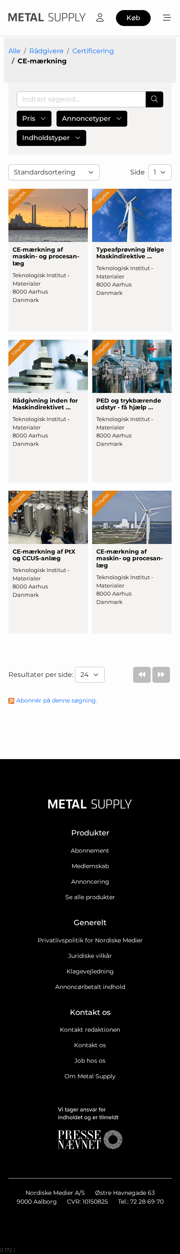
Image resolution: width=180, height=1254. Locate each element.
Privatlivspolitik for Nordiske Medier (90, 940)
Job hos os (90, 1060)
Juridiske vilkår (90, 956)
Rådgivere (46, 51)
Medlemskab (90, 866)
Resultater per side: (41, 675)
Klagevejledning (90, 971)
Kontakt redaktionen (90, 1029)
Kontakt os (90, 1045)
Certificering (93, 51)
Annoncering (90, 881)
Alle (14, 51)
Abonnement (90, 850)
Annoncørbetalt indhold (90, 987)
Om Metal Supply (90, 1076)
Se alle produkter (90, 897)
